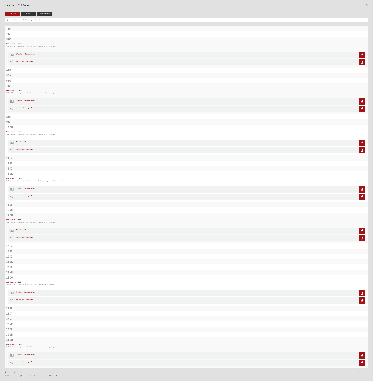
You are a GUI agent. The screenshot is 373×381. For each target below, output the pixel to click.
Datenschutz (33, 376)
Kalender (13, 14)
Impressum (24, 376)
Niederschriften (45, 14)
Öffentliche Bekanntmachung (25, 54)
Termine (28, 14)
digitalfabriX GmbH (51, 376)
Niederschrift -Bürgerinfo (24, 149)
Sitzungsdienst (362, 372)
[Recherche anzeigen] (366, 5)
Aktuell (37, 20)
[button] (362, 55)
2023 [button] (25, 20)
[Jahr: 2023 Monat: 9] (31, 20)
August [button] (16, 20)
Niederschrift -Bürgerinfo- (24, 61)
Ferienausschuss (11, 44)
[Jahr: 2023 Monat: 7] (7, 20)
